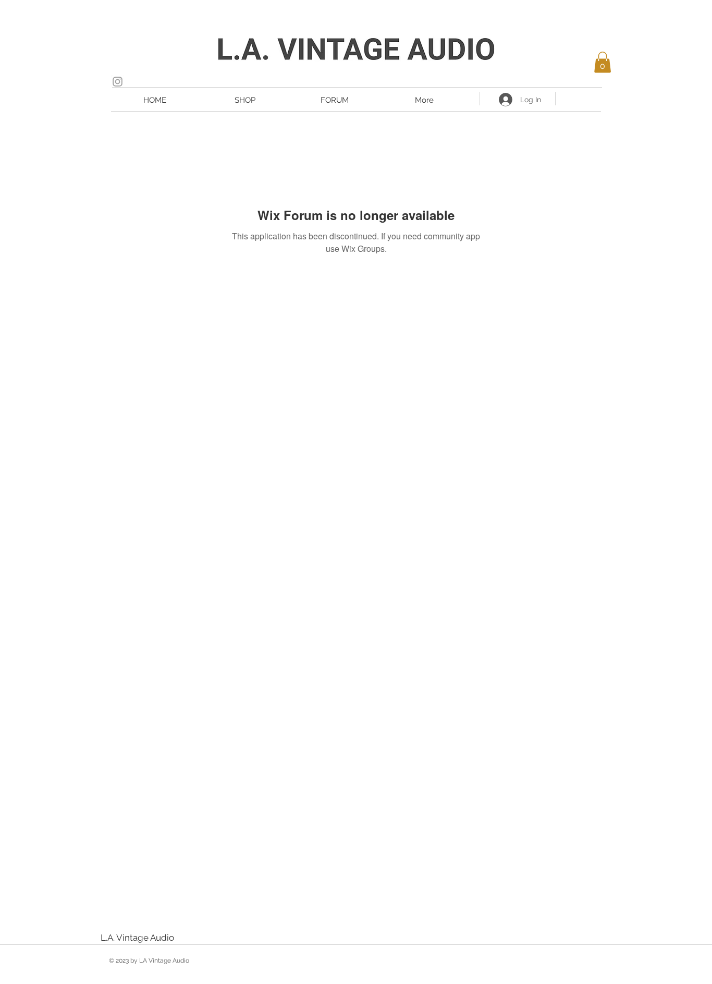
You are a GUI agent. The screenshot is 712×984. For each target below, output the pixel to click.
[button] (602, 62)
